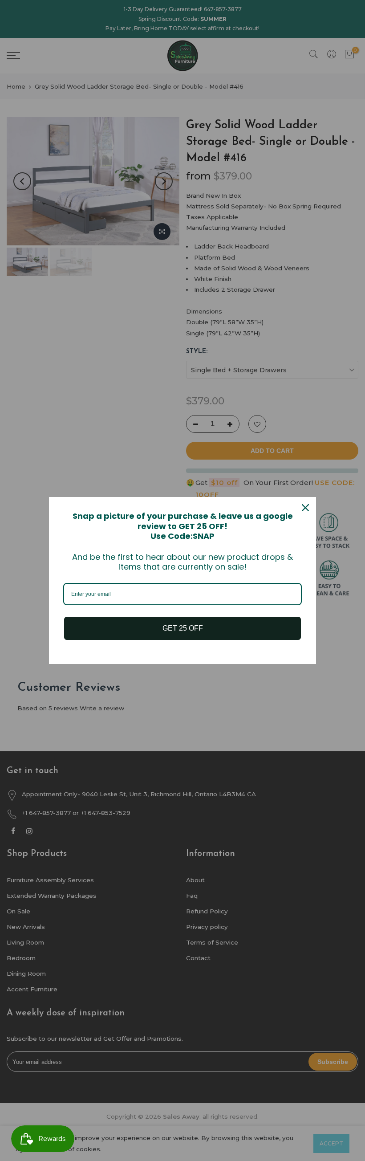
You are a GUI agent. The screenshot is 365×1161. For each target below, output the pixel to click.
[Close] (305, 507)
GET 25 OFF (182, 628)
